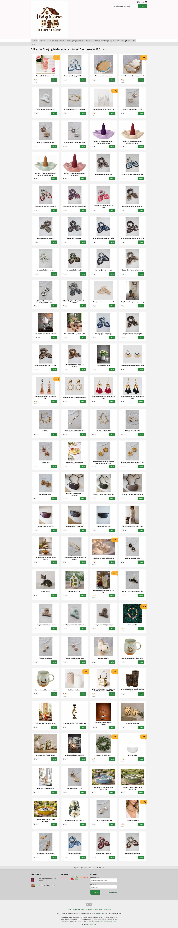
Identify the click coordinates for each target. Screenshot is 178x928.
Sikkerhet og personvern (94, 909)
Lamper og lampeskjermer (56, 41)
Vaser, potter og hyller (123, 41)
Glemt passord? (113, 892)
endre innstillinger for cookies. (108, 921)
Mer (134, 41)
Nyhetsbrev (108, 909)
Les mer (94, 921)
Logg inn (91, 868)
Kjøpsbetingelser (78, 909)
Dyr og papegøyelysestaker (75, 41)
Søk (142, 6)
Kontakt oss (100, 868)
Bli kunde (84, 868)
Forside (35, 41)
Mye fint (88, 41)
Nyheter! (42, 41)
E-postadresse (94, 877)
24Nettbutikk (92, 924)
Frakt (69, 909)
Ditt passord (93, 884)
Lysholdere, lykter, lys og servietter (103, 41)
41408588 (97, 913)
